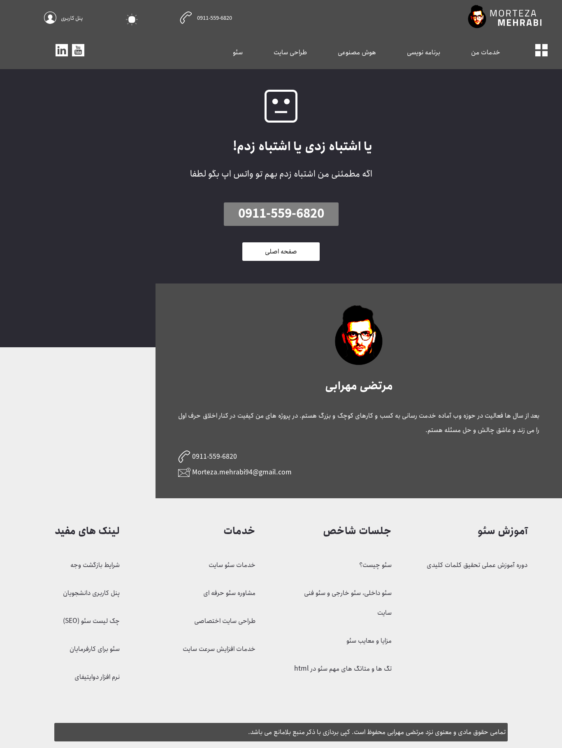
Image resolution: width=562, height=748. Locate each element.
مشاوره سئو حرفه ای (229, 593)
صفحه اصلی (281, 251)
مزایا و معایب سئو (369, 641)
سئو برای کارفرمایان (95, 649)
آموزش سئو (502, 531)
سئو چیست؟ (375, 565)
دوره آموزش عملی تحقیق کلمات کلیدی (477, 565)
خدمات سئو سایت (232, 565)
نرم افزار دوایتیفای (97, 677)
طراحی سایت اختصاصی (224, 621)
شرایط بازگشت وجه (95, 565)
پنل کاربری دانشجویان (91, 593)
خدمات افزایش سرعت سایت (219, 649)
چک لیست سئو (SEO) (91, 621)
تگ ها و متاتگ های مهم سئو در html (343, 669)
